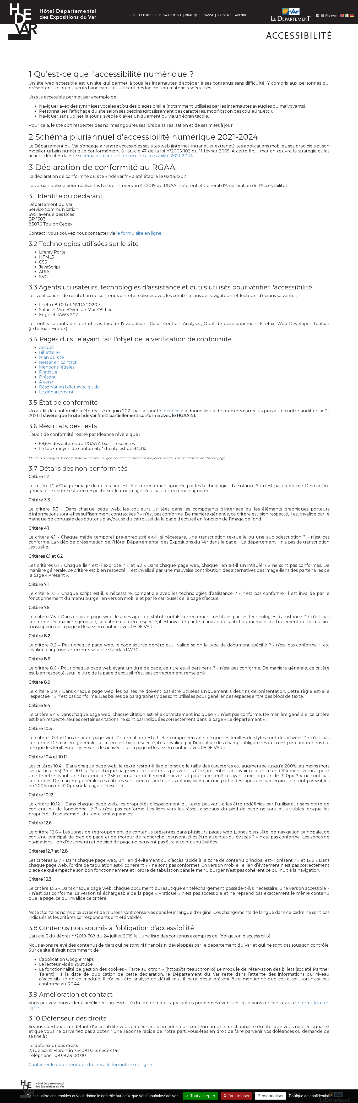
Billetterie (142, 15)
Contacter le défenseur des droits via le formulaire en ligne (90, 1064)
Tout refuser (238, 1096)
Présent (224, 15)
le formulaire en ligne (138, 233)
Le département (56, 391)
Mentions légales (56, 367)
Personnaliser (271, 1096)
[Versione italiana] (347, 15)
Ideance (171, 410)
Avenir (240, 15)
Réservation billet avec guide (69, 387)
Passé (209, 15)
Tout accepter (202, 1096)
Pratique (192, 15)
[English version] (342, 15)
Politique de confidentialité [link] (311, 1096)
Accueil (47, 347)
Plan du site (51, 357)
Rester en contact (58, 362)
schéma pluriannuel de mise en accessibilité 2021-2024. (135, 155)
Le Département (168, 15)
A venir (46, 382)
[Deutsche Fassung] (352, 15)
